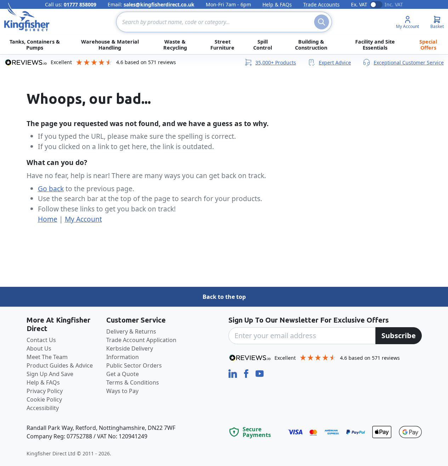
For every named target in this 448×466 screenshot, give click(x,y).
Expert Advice (335, 62)
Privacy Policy (45, 391)
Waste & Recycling (175, 44)
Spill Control (262, 44)
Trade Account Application (141, 340)
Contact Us (41, 340)
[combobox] (224, 22)
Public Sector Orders (134, 365)
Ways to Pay (122, 391)
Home (47, 219)
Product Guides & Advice (60, 365)
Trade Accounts (321, 4)
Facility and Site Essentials (375, 44)
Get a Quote (122, 374)
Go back (51, 188)
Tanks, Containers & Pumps (35, 44)
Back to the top (224, 297)
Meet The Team (47, 357)
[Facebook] (247, 373)
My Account (83, 219)
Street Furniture (222, 44)
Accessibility (43, 408)
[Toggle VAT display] (376, 4)
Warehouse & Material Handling (110, 44)
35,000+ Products (275, 62)
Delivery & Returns (131, 331)
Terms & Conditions (132, 382)
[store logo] (27, 17)
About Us (39, 348)
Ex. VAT (359, 4)
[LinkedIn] (233, 373)
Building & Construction (311, 44)
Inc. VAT (394, 4)
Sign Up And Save (50, 374)
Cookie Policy (44, 399)
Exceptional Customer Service (409, 62)
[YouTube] (259, 373)
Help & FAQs (277, 4)
